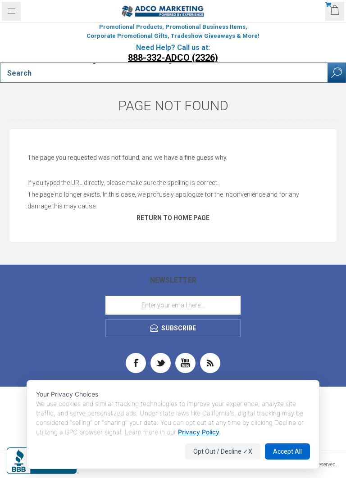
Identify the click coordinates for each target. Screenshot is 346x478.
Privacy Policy (198, 432)
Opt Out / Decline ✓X (222, 451)
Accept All (287, 451)
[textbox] (164, 73)
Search (337, 72)
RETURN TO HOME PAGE (173, 217)
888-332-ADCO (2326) (173, 57)
